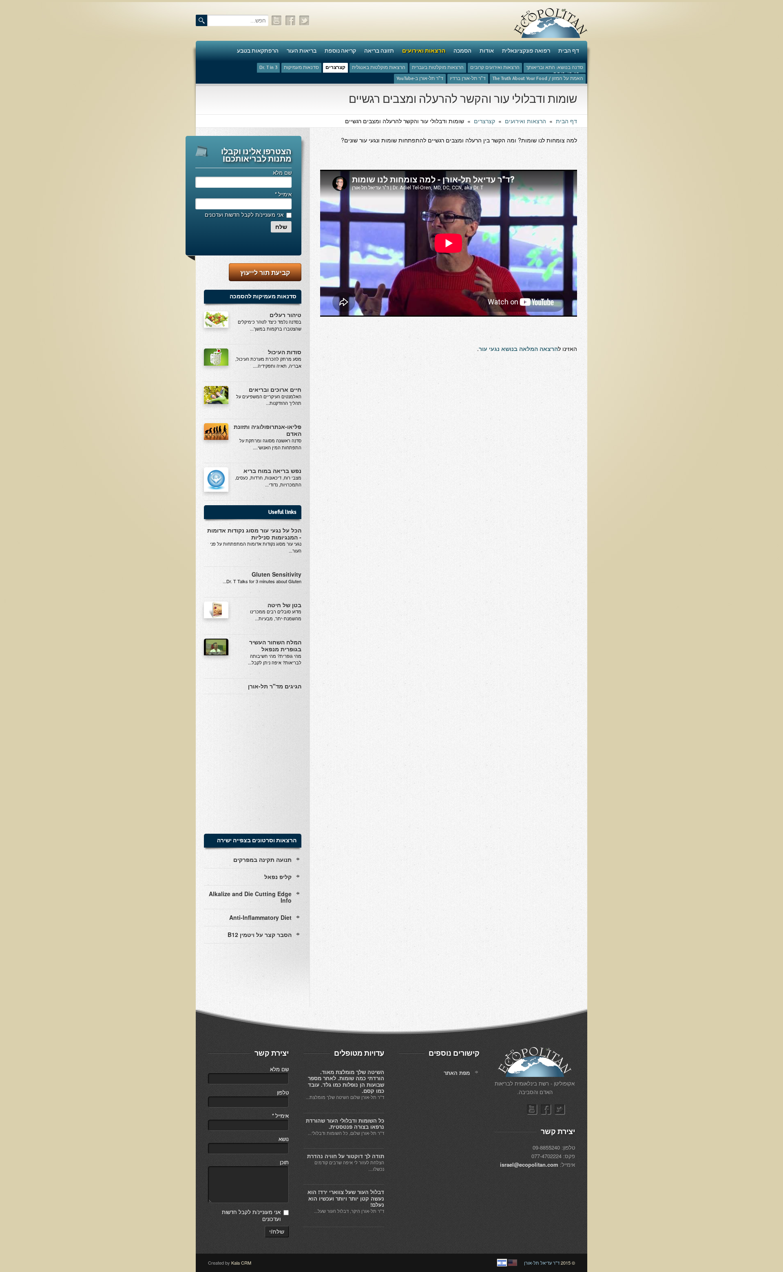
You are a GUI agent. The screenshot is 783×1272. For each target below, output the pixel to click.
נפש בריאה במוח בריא (272, 470)
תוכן (284, 1162)
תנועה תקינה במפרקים (262, 859)
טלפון (283, 1092)
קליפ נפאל (278, 876)
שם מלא (282, 172)
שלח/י (276, 1231)
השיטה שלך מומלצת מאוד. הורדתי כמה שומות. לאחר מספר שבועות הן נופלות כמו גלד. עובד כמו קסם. (346, 1081)
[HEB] (502, 1262)
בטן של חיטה (284, 605)
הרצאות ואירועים (525, 121)
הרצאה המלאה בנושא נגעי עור (518, 348)
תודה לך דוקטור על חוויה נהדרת (345, 1156)
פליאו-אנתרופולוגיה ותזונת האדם (267, 429)
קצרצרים (484, 121)
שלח (281, 227)
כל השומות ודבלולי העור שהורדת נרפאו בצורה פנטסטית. (345, 1124)
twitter (305, 20)
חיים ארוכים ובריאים (275, 389)
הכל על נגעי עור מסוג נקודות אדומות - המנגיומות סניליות (254, 533)
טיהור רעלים (285, 315)
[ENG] (512, 1262)
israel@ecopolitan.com (529, 1164)
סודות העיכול (284, 352)
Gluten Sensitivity (276, 574)
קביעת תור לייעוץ (265, 272)
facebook (291, 20)
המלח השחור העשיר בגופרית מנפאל (275, 645)
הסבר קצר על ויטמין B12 (260, 934)
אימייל (283, 194)
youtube (277, 20)
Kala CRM (241, 1262)
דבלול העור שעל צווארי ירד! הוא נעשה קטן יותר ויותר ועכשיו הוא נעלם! (345, 1198)
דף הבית (566, 121)
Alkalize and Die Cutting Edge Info (250, 897)
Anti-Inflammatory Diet (260, 917)
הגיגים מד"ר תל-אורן (274, 686)
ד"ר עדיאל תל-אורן (542, 1262)
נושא (284, 1139)
